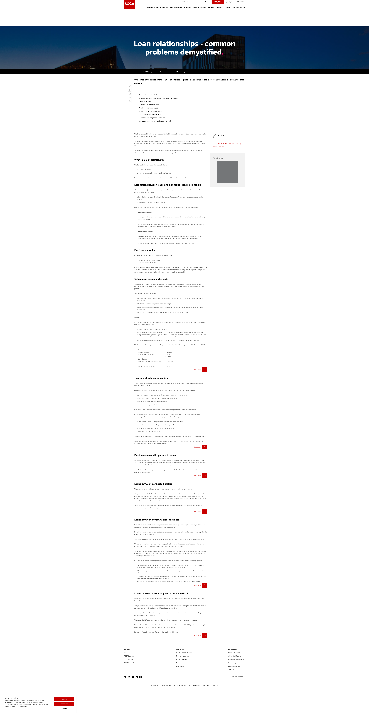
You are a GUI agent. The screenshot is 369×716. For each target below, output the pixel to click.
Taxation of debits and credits (148, 108)
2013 (146, 72)
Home (126, 72)
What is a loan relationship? (148, 95)
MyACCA (127, 653)
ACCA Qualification (234, 656)
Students (219, 7)
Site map (206, 685)
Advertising (196, 685)
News (178, 663)
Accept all (64, 699)
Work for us (180, 666)
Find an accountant (182, 656)
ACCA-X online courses (184, 653)
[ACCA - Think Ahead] (129, 8)
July (150, 72)
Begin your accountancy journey (157, 7)
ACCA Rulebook (181, 659)
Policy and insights (239, 7)
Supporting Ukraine (234, 663)
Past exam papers (234, 666)
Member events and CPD (236, 659)
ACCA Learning (129, 656)
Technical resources (136, 72)
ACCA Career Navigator (132, 663)
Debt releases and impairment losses (151, 111)
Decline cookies (64, 704)
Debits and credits (145, 101)
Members (211, 7)
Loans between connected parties (150, 114)
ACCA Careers (128, 659)
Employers (187, 7)
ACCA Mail (231, 670)
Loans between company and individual (152, 118)
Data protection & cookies (181, 685)
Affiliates (227, 7)
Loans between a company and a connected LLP (155, 121)
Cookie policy (23, 706)
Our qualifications (176, 7)
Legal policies (166, 685)
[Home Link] (238, 677)
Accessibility (155, 685)
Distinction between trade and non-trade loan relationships (158, 98)
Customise (64, 708)
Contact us (214, 685)
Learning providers (199, 7)
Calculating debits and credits (149, 105)
